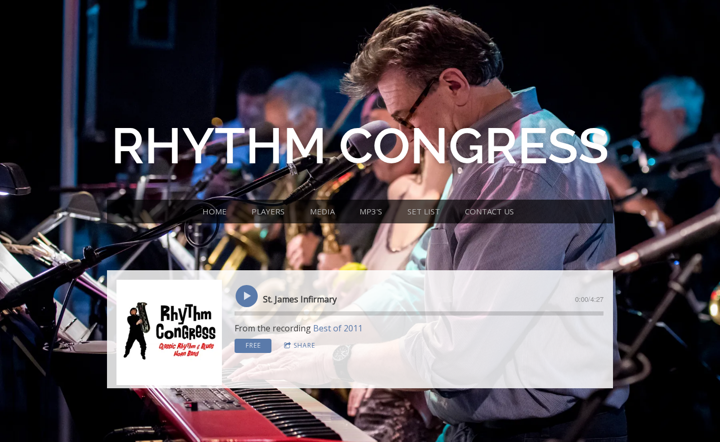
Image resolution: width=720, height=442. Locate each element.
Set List (423, 211)
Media (322, 211)
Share (304, 345)
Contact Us (489, 211)
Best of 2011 (338, 328)
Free (253, 345)
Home (214, 211)
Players (268, 211)
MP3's (370, 211)
